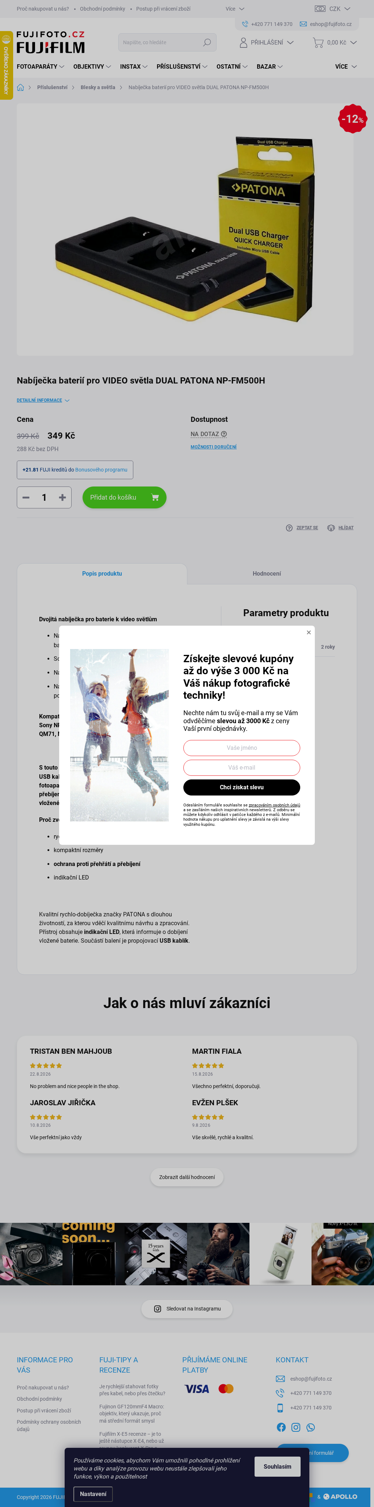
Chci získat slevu (242, 787)
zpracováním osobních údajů (274, 805)
